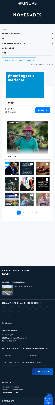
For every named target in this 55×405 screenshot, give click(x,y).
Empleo (6, 274)
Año (4, 53)
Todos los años (24, 60)
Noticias (9, 60)
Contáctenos (7, 323)
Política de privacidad (10, 387)
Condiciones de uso (10, 392)
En (3, 38)
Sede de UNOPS (9, 331)
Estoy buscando (11, 34)
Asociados (8, 48)
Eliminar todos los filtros (41, 64)
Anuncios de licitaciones (16, 271)
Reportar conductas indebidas (14, 390)
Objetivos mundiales (13, 43)
